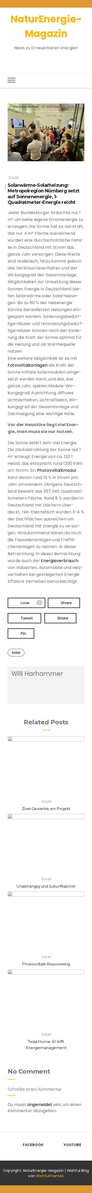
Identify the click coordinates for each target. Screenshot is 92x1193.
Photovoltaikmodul (56, 470)
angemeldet (39, 1105)
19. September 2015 (57, 106)
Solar (14, 178)
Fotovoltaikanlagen (28, 365)
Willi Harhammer (26, 107)
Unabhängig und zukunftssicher (46, 886)
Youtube (72, 1144)
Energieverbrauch (59, 561)
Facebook (33, 1144)
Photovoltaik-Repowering (46, 964)
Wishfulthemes (50, 1175)
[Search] (41, 59)
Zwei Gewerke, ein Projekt (46, 808)
